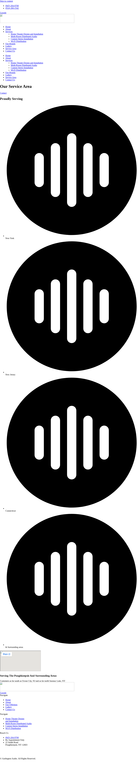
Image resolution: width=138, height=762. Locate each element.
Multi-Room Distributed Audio (24, 36)
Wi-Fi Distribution (18, 41)
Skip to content (6, 1)
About (8, 29)
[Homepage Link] (37, 690)
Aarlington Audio (61, 751)
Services (9, 31)
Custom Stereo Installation (22, 39)
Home (8, 27)
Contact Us (10, 51)
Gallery (8, 46)
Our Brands (10, 44)
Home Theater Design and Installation (27, 34)
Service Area (10, 48)
